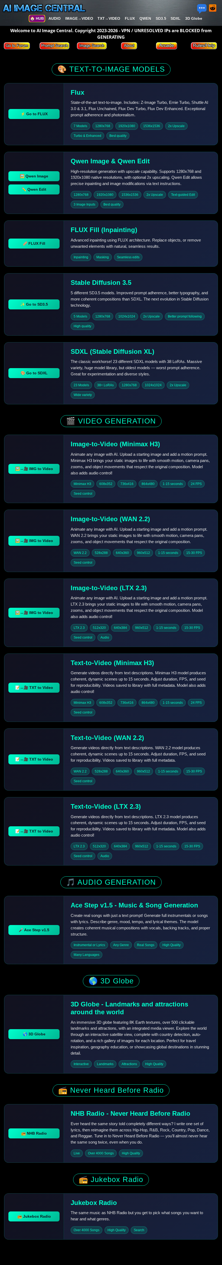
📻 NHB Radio (34, 1133)
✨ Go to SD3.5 (34, 304)
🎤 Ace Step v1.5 (34, 930)
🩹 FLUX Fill (34, 243)
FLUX (130, 18)
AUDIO (54, 18)
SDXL (176, 18)
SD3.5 (161, 18)
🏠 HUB (37, 18)
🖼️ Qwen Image (34, 176)
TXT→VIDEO (108, 18)
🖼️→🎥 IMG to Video (34, 469)
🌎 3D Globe (34, 1034)
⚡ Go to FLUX (34, 114)
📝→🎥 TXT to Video (34, 687)
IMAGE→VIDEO (79, 18)
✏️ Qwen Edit (34, 189)
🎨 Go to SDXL (34, 373)
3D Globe (193, 18)
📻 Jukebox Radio (34, 1216)
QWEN (145, 18)
